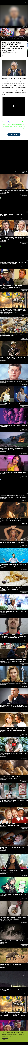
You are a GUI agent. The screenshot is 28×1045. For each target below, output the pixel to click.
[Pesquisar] (26, 2)
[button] (2, 55)
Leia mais (14, 134)
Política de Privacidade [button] (8, 1036)
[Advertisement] (14, 156)
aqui (7, 122)
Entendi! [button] (5, 1039)
